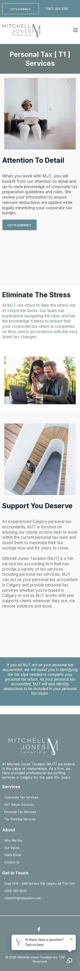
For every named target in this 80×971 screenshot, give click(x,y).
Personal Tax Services (20, 812)
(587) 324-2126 (57, 9)
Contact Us (12, 862)
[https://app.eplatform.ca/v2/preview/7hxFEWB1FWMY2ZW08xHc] (21, 31)
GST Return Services (19, 804)
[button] (75, 30)
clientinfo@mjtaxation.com (22, 898)
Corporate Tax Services (21, 797)
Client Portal (12, 855)
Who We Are (13, 840)
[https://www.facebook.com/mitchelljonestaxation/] (40, 929)
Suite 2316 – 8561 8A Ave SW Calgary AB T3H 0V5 (39, 883)
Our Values (12, 847)
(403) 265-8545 (15, 891)
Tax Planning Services (20, 819)
